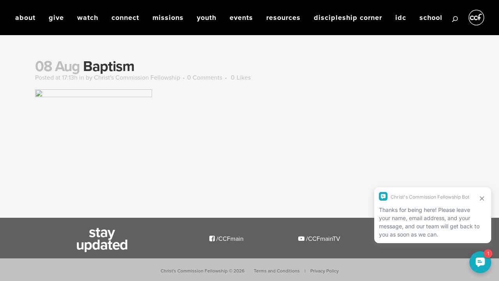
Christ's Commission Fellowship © (202, 270)
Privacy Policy (324, 270)
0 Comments (204, 77)
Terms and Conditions (277, 270)
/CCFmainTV (322, 238)
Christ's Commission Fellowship (137, 77)
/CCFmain (229, 238)
